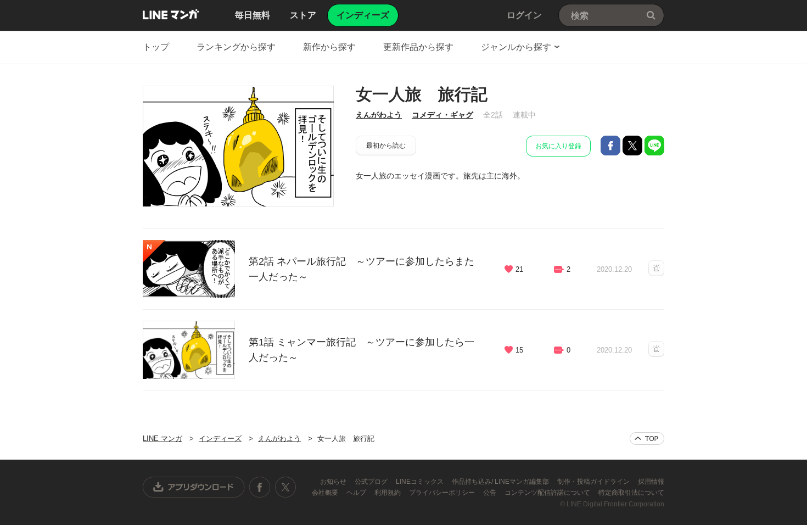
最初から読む (386, 145)
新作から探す (329, 47)
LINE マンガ (171, 14)
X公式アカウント (285, 487)
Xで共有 (632, 145)
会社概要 (326, 492)
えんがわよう (379, 114)
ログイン (524, 15)
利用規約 (388, 492)
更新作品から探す (418, 47)
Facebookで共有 (610, 145)
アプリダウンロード (194, 487)
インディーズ (220, 438)
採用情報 (651, 481)
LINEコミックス (420, 481)
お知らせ (334, 481)
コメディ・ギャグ (442, 114)
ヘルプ (357, 492)
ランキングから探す (236, 47)
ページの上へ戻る (647, 438)
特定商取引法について (631, 492)
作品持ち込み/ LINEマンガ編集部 (501, 481)
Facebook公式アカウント (260, 487)
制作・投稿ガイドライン (594, 481)
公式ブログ (372, 481)
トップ (156, 47)
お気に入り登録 (558, 146)
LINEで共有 (654, 145)
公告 (490, 492)
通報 (656, 268)
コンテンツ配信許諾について (548, 492)
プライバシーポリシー (443, 492)
